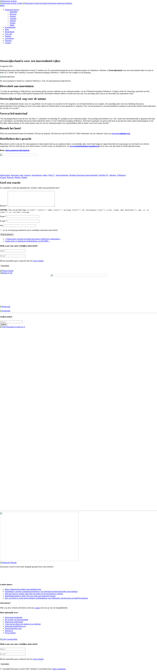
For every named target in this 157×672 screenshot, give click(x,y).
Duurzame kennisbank (13, 617)
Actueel (3, 177)
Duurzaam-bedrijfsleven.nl (15, 626)
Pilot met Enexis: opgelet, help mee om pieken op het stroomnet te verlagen (34, 594)
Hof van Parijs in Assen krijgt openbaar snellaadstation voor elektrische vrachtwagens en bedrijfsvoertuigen (46, 598)
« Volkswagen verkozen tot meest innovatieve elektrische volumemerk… (33, 239)
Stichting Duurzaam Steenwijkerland (83, 175)
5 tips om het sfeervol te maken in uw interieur (23, 624)
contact (37, 608)
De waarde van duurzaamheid (16, 620)
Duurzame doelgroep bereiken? (60, 3)
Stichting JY (103, 175)
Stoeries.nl (9, 631)
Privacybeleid (10, 633)
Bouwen (10, 177)
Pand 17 (51, 175)
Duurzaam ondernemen (14, 622)
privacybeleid (38, 261)
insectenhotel (37, 175)
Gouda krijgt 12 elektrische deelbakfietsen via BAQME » (27, 241)
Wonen (24, 177)
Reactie (3, 206)
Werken (18, 177)
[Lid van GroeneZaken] (8, 639)
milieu (45, 175)
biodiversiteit (5, 175)
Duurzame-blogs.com (13, 628)
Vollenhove (121, 175)
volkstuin (112, 175)
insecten (27, 175)
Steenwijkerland (62, 175)
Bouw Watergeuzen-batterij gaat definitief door (23, 589)
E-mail (3, 221)
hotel (21, 175)
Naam (3, 216)
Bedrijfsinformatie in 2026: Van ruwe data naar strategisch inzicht (30, 596)
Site (1, 225)
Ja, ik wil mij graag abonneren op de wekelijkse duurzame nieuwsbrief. (30, 230)
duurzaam (15, 175)
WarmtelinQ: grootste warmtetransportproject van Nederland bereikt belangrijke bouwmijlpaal (41, 591)
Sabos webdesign (59, 669)
